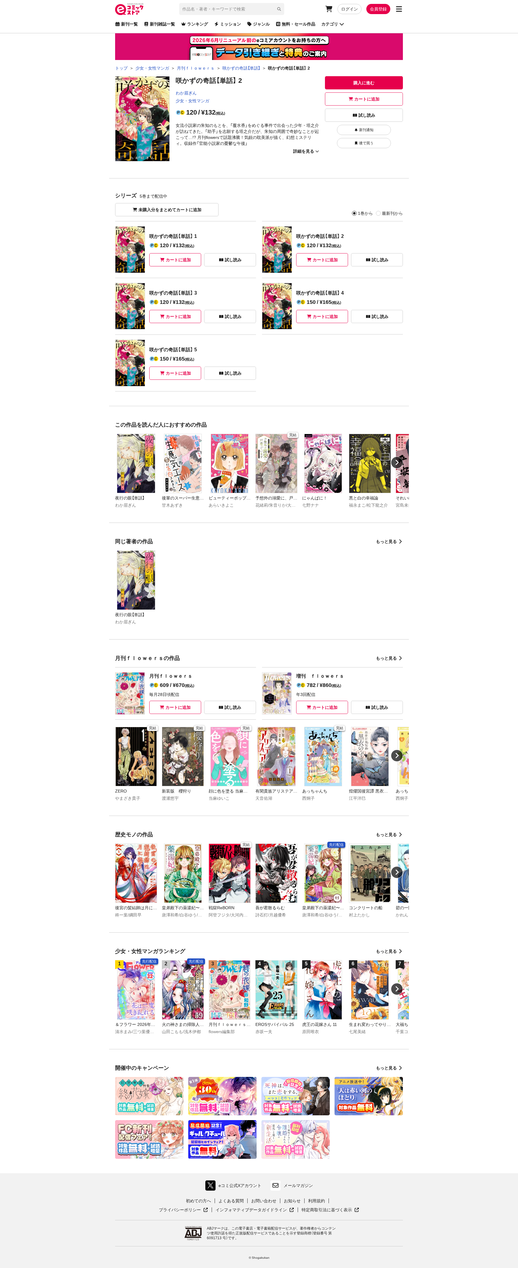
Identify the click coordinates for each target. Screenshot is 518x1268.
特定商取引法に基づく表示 (330, 1210)
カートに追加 (367, 99)
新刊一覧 (129, 24)
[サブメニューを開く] (399, 9)
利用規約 (316, 1200)
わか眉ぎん (186, 93)
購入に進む (363, 82)
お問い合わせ (263, 1200)
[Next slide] (397, 463)
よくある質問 (231, 1200)
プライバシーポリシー (183, 1210)
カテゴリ (329, 24)
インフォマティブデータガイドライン (251, 1210)
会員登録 (378, 9)
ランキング (197, 24)
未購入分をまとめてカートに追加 (169, 209)
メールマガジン (298, 1185)
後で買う (366, 143)
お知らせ (292, 1200)
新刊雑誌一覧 (162, 24)
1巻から (365, 213)
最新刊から (392, 213)
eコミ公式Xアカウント (234, 1187)
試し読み (367, 115)
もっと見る (386, 541)
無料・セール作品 (298, 24)
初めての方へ (198, 1200)
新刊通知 (366, 130)
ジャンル (261, 24)
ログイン (349, 9)
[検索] (279, 9)
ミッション (230, 24)
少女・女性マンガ (192, 100)
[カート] (329, 9)
